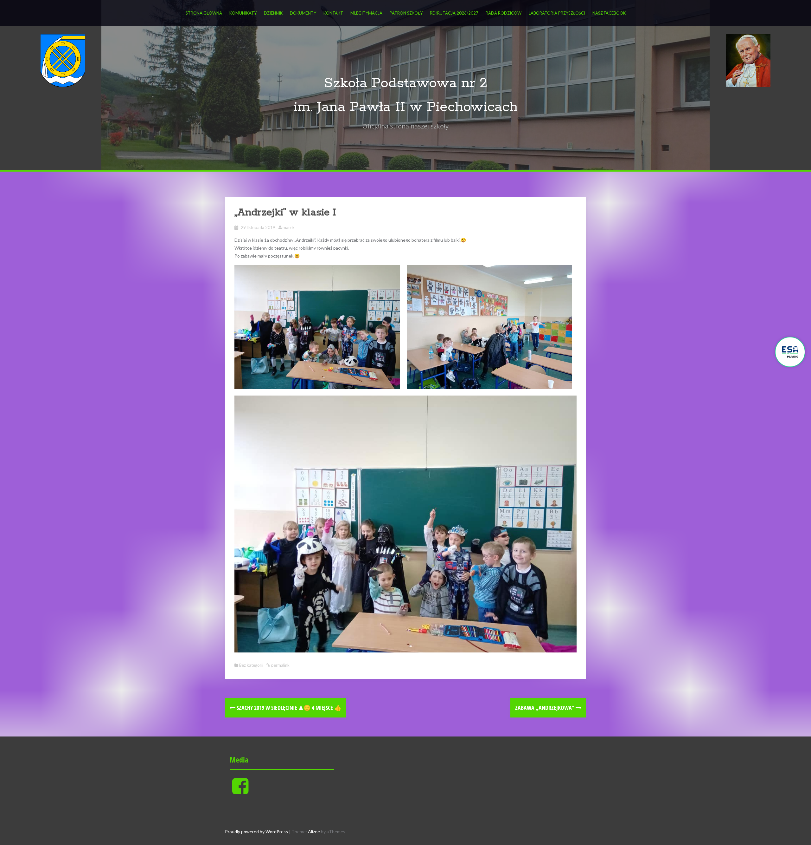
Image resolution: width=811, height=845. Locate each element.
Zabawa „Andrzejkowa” (545, 707)
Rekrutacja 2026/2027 (454, 13)
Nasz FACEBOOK (609, 13)
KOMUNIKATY (243, 13)
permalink (280, 665)
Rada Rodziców (503, 13)
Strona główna (204, 13)
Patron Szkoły (406, 13)
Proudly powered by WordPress (256, 831)
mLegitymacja (366, 13)
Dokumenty (303, 13)
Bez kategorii (251, 665)
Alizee (314, 831)
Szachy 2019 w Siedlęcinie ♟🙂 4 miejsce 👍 (288, 707)
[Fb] (240, 791)
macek (289, 227)
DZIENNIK (273, 13)
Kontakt (333, 13)
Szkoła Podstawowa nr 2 (405, 83)
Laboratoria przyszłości (557, 13)
